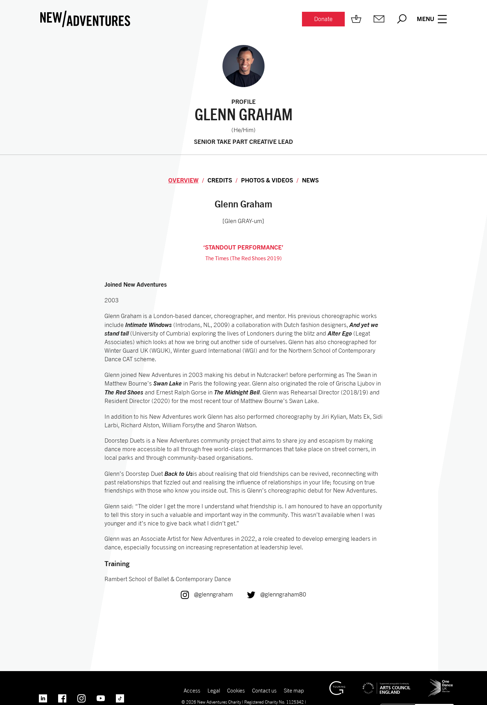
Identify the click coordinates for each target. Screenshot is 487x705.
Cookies (236, 690)
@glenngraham (207, 594)
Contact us (264, 690)
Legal (213, 690)
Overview (183, 180)
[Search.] (402, 19)
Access (192, 690)
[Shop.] (356, 19)
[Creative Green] (337, 684)
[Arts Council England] (386, 682)
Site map (294, 690)
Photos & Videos (267, 180)
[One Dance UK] (440, 681)
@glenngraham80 (276, 594)
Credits (219, 180)
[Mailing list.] (379, 19)
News (310, 180)
